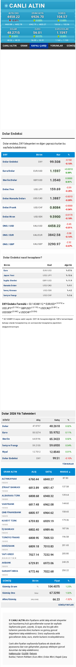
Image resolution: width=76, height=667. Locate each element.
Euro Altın (37, 657)
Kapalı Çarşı (61, 657)
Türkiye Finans (11, 537)
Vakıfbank (8, 504)
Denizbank (8, 546)
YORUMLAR (56, 45)
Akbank (6, 562)
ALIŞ (33, 472)
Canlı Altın (27, 5)
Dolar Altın (49, 657)
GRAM (24, 45)
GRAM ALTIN (10, 472)
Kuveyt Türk (9, 520)
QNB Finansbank (11, 512)
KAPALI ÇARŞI (38, 45)
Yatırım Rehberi (24, 657)
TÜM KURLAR (68, 464)
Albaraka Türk (11, 495)
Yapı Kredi (8, 554)
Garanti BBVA (10, 571)
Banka (12, 657)
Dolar (5, 426)
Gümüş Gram (9, 586)
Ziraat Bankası (11, 487)
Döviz (40, 633)
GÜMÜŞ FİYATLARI (66, 605)
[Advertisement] (38, 90)
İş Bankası (8, 529)
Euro (4, 432)
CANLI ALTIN (10, 45)
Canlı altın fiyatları (17, 643)
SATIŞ (48, 472)
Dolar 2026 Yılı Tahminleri (19, 413)
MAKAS (64, 472)
